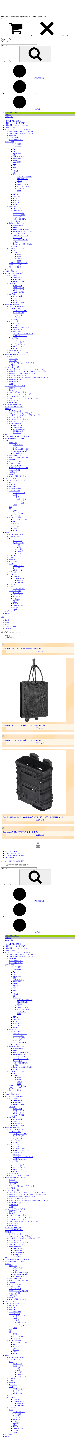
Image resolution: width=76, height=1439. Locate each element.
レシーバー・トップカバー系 (23, 334)
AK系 (15, 227)
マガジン (8, 441)
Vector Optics (17, 433)
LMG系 (15, 242)
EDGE (15, 602)
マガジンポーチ (18, 543)
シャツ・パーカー (19, 589)
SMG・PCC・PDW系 (20, 240)
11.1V (22, 501)
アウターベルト (18, 566)
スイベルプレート (19, 344)
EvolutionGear (17, 427)
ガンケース (13, 484)
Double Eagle (17, 153)
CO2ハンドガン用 (15, 466)
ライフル (16, 250)
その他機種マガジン (20, 453)
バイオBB (16, 515)
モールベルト (17, 568)
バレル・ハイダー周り (17, 306)
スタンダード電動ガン (24, 177)
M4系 (18, 545)
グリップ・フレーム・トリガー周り (21, 363)
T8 (13, 148)
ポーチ (11, 539)
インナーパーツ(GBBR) (13, 404)
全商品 (7, 620)
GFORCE (16, 523)
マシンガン (17, 208)
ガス (10, 507)
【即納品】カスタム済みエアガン (16, 125)
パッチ (11, 557)
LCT (14, 164)
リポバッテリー (22, 499)
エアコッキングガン (16, 265)
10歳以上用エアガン (12, 271)
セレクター (17, 331)
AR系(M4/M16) (18, 445)
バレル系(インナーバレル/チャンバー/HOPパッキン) (27, 369)
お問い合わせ (9, 857)
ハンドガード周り (15, 309)
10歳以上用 (13, 472)
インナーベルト (18, 570)
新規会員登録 (39, 78)
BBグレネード (10, 611)
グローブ (12, 555)
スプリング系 (13, 400)
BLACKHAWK (18, 593)
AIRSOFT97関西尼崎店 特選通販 (12, 861)
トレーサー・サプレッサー (14, 438)
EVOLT (19, 181)
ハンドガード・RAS (20, 311)
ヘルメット (17, 576)
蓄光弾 (15, 511)
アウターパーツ (18, 277)
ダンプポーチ (17, 541)
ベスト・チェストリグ (17, 534)
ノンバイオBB (18, 513)
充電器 (15, 505)
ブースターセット (15, 411)
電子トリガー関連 (15, 379)
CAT (14, 149)
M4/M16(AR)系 (18, 225)
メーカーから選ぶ (15, 144)
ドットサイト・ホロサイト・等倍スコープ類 (24, 415)
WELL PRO (17, 158)
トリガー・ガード (19, 325)
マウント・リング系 (16, 421)
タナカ (15, 198)
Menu (2, 617)
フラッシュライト (15, 417)
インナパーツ (17, 279)
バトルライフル (18, 213)
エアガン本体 (9, 142)
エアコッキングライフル (25, 186)
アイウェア (13, 572)
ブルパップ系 (17, 238)
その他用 (12, 474)
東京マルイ (17, 174)
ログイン (37, 109)
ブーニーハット (22, 582)
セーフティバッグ (19, 493)
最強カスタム (13, 135)
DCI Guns (16, 527)
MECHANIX (17, 596)
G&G (14, 155)
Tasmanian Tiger (18, 605)
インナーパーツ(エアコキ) (14, 407)
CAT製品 (12, 284)
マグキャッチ (17, 329)
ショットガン (21, 188)
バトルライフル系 (19, 233)
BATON (15, 194)
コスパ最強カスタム (16, 138)
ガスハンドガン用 (15, 461)
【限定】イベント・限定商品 (15, 123)
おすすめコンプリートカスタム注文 (17, 129)
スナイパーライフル (20, 211)
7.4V (22, 503)
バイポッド (17, 317)
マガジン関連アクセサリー (18, 476)
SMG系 (19, 549)
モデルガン (9, 269)
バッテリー (17, 497)
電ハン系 (12, 357)
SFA (14, 525)
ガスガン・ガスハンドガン (18, 248)
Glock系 (19, 258)
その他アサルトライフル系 (22, 231)
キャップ (20, 580)
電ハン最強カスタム (16, 140)
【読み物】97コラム (12, 113)
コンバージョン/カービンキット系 (17, 436)
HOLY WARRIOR (19, 429)
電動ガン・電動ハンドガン (18, 223)
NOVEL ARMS (18, 431)
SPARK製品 (13, 275)
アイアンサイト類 (15, 350)
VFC (14, 169)
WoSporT (16, 603)
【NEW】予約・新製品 (13, 121)
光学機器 (8, 409)
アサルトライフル (19, 215)
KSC (14, 193)
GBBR (19, 182)
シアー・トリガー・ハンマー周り (20, 394)
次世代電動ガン (22, 179)
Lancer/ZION (17, 162)
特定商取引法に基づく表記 (14, 855)
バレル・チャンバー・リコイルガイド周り (24, 398)
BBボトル (12, 486)
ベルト (11, 564)
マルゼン (16, 200)
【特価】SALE (10, 127)
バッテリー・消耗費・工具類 (15, 480)
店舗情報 (8, 115)
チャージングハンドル (20, 327)
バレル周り (13, 361)
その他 (19, 191)
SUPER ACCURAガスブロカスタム (21, 131)
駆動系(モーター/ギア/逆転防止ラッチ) (22, 373)
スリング (12, 584)
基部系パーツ (17, 346)
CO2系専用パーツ (15, 388)
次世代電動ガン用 (15, 455)
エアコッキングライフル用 (18, 468)
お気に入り (38, 93)
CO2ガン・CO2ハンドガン (18, 263)
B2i (6, 434)
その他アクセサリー (20, 319)
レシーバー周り (14, 321)
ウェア (11, 587)
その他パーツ (13, 402)
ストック (16, 340)
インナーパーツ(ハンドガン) (15, 386)
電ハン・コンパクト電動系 (22, 244)
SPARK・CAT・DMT (20, 519)
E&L (14, 165)
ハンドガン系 (21, 553)
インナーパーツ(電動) (12, 367)
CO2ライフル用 (14, 463)
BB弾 (10, 509)
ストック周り (13, 338)
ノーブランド (17, 425)
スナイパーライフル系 (20, 236)
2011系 (19, 254)
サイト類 (12, 365)
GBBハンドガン (22, 184)
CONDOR (16, 607)
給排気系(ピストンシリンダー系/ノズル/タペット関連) (28, 371)
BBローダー (13, 482)
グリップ (16, 323)
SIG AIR (15, 171)
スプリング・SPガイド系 (17, 375)
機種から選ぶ (13, 206)
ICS (14, 173)
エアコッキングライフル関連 (19, 352)
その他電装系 (13, 382)
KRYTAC (16, 160)
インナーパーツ (18, 290)
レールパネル (17, 315)
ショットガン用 (14, 470)
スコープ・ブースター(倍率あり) (20, 413)
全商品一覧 (9, 117)
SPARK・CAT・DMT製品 (14, 273)
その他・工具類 (18, 281)
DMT (14, 151)
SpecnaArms (17, 146)
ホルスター (13, 561)
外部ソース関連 (10, 478)
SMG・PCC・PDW (19, 219)
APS (14, 167)
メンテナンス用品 (15, 488)
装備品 (7, 532)
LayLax (15, 528)
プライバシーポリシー (13, 853)
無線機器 (12, 559)
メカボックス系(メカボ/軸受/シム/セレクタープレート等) (29, 377)
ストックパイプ (18, 342)
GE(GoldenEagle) (18, 157)
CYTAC (15, 598)
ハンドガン (17, 221)
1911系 (19, 256)
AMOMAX (16, 600)
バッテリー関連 (14, 491)
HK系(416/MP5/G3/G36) (21, 229)
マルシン (16, 202)
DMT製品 (12, 294)
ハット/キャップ (18, 578)
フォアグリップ (18, 313)
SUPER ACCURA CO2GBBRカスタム (22, 133)
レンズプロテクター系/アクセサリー (21, 419)
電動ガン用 (13, 443)
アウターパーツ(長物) (12, 304)
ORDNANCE (17, 594)
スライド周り (13, 359)
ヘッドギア (13, 574)
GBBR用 (12, 459)
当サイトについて (11, 851)
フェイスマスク (14, 536)
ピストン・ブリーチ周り (17, 396)
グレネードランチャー (17, 267)
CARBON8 (16, 196)
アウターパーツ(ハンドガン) (15, 354)
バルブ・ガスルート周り (17, 392)
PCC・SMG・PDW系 (20, 451)
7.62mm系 (20, 551)
